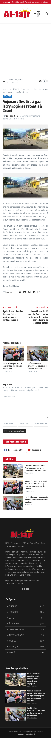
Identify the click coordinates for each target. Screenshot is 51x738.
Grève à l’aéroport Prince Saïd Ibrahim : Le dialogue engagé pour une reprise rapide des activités (36, 696)
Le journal (19, 79)
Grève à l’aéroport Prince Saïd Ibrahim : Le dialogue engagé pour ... (12, 365)
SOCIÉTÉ (16, 89)
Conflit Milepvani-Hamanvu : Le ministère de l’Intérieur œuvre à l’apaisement (36, 499)
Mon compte (12, 82)
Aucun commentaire (31, 116)
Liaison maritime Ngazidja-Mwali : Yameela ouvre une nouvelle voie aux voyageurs (35, 467)
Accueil (10, 79)
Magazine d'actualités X (26, 734)
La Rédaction (12, 116)
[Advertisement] (25, 50)
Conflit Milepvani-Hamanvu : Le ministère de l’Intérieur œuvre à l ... (37, 365)
